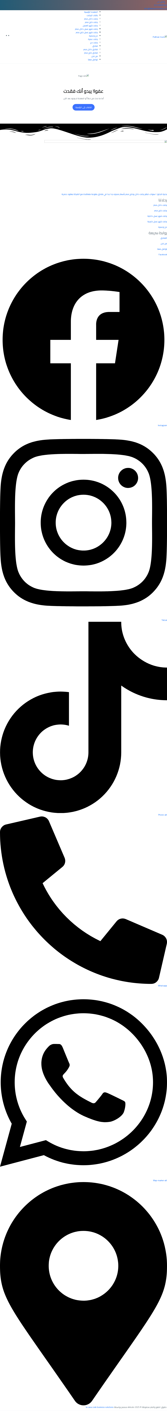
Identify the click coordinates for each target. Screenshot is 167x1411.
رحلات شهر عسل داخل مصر (86, 29)
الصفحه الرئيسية (91, 12)
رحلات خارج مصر (91, 22)
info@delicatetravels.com (155, 8)
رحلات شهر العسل (90, 25)
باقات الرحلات (92, 15)
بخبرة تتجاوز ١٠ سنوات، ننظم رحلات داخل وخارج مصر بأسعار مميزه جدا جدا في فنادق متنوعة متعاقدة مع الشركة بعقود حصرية (114, 194)
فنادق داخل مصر (90, 49)
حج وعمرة (93, 36)
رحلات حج (94, 42)
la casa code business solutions (100, 1407)
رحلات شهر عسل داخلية (157, 216)
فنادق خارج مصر (91, 53)
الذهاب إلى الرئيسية (83, 107)
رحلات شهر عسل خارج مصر (87, 32)
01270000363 (160, 5)
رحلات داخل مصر (91, 19)
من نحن (94, 56)
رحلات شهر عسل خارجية (157, 221)
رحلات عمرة (93, 39)
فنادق (95, 46)
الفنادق (163, 238)
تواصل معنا (93, 59)
